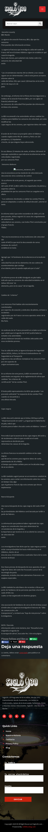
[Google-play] (17, 716)
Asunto (8, 786)
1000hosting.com (29, 827)
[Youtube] (23, 716)
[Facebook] (4, 716)
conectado (23, 652)
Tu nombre (10, 763)
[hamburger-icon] (42, 9)
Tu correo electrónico (17, 774)
